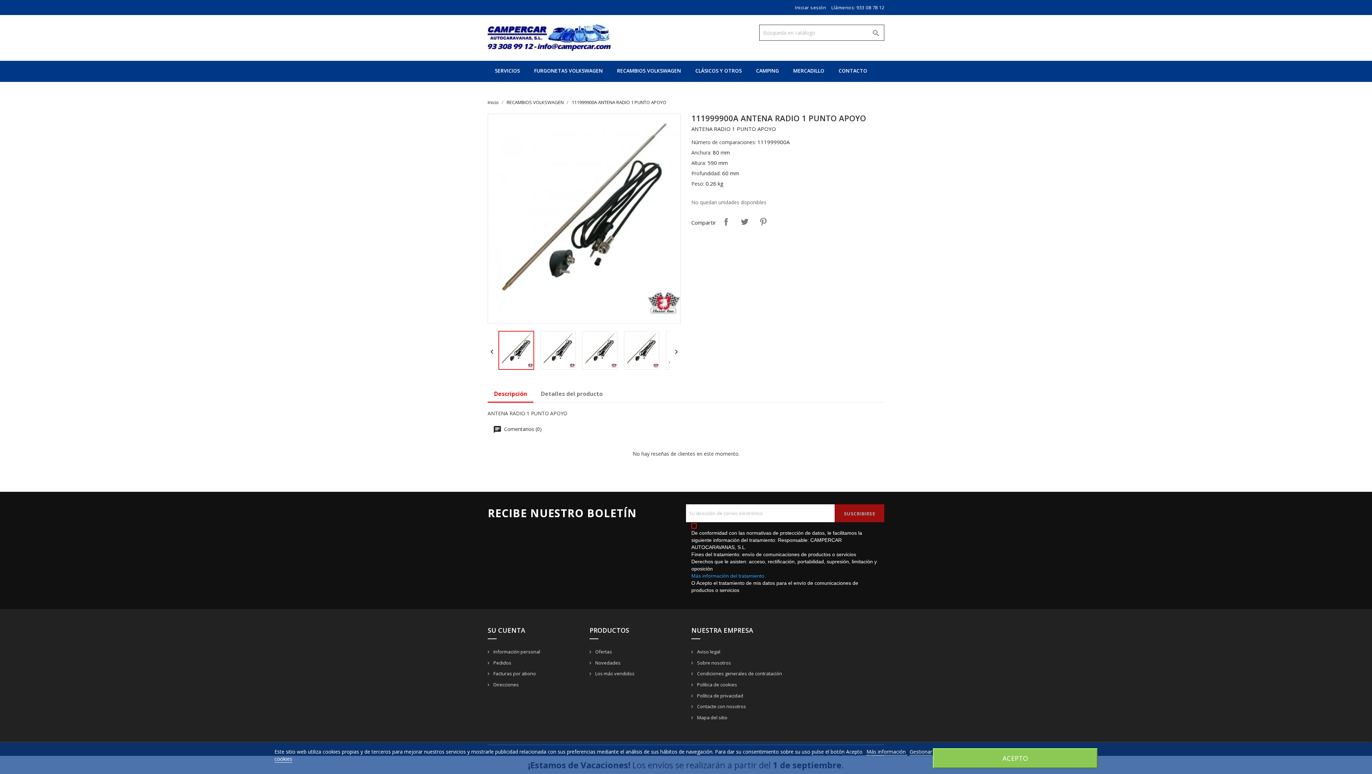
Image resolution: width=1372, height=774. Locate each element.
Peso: (697, 183)
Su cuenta (506, 630)
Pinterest (763, 222)
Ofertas (603, 651)
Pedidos (501, 663)
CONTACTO (853, 70)
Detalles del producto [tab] (572, 394)
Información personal (516, 651)
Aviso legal (708, 651)
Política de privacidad (719, 695)
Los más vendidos (614, 673)
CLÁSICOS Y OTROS (718, 70)
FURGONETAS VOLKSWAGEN (568, 70)
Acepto (1015, 758)
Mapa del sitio (711, 717)
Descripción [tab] (510, 394)
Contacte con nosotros (721, 706)
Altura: (698, 163)
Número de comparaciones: (723, 142)
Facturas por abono (514, 673)
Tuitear (744, 222)
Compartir (726, 222)
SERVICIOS (507, 70)
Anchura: (701, 152)
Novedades (607, 663)
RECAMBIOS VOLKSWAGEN (649, 70)
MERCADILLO (808, 70)
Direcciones (505, 684)
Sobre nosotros (713, 663)
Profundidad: (706, 173)
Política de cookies (716, 684)
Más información (886, 751)
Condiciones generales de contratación (739, 673)
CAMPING (767, 70)
